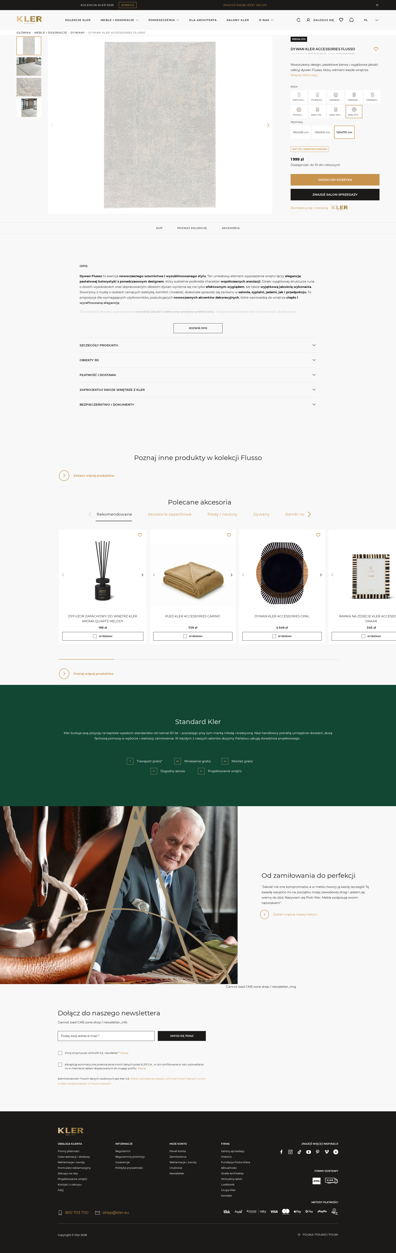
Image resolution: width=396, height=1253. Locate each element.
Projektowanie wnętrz (72, 1179)
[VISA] (274, 1211)
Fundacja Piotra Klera (235, 1162)
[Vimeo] (326, 1151)
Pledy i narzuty (222, 514)
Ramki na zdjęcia (302, 514)
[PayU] (239, 1211)
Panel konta (178, 1151)
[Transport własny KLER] (331, 1181)
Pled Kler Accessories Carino (192, 616)
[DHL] (316, 1181)
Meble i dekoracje (117, 20)
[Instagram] (290, 1151)
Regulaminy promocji (130, 1156)
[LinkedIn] (335, 1151)
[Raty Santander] (256, 1212)
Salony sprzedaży (232, 1151)
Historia (226, 1156)
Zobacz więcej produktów (93, 476)
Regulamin (123, 1151)
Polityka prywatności (129, 1167)
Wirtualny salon (231, 1179)
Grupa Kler (228, 1190)
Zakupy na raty (68, 1173)
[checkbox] (95, 636)
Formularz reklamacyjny (74, 1167)
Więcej (124, 1052)
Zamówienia (178, 1156)
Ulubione (176, 1167)
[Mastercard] (286, 1211)
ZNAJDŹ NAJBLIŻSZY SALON (245, 5)
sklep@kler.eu (116, 1212)
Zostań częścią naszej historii (295, 914)
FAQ (61, 1190)
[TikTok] (299, 1151)
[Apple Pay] (297, 1211)
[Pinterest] (317, 1151)
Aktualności (229, 1167)
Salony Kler (238, 20)
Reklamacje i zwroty (71, 1162)
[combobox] (369, 20)
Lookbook (228, 1184)
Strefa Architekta (232, 1173)
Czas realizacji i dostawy (74, 1156)
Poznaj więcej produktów (93, 674)
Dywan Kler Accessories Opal (282, 616)
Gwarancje (122, 1162)
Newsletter (177, 1173)
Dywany (261, 514)
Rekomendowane (114, 514)
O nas (264, 20)
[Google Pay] (309, 1211)
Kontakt (226, 1195)
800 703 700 (76, 1212)
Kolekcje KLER (78, 20)
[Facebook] (281, 1151)
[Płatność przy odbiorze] (334, 1211)
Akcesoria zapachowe (169, 514)
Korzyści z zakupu (70, 1184)
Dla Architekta (203, 20)
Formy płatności (68, 1151)
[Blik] (227, 1211)
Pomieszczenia (161, 20)
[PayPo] (322, 1211)
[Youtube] (308, 1151)
